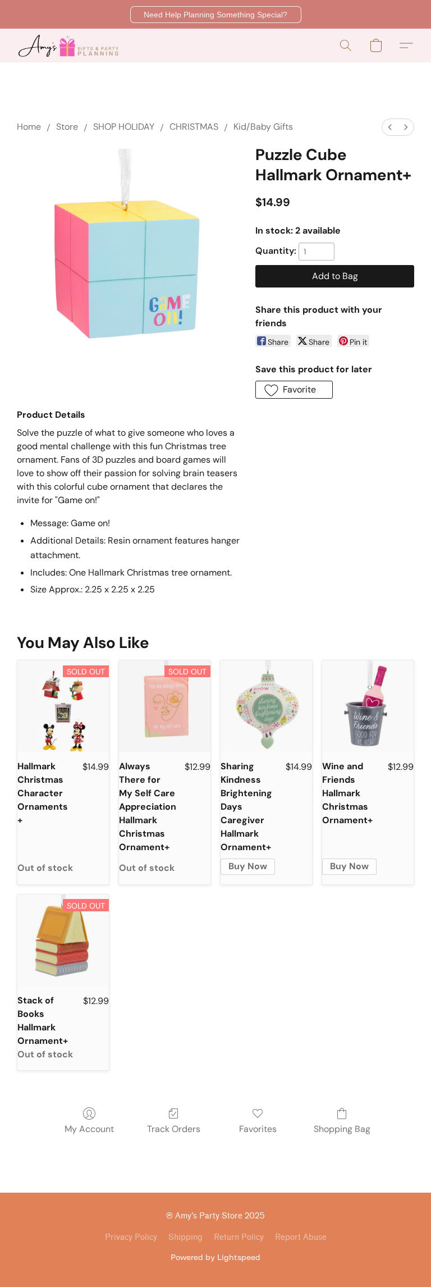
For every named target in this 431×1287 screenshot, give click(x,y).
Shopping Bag (342, 1129)
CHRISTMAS (193, 127)
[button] (215, 14)
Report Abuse (301, 1237)
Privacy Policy (131, 1237)
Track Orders (173, 1129)
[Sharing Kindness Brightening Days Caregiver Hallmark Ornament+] (266, 706)
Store (67, 127)
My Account (89, 1129)
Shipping (185, 1237)
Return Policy (239, 1237)
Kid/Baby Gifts (263, 127)
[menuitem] (390, 127)
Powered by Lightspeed (215, 1257)
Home (29, 127)
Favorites (258, 1129)
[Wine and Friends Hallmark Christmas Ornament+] (368, 706)
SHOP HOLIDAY (123, 127)
